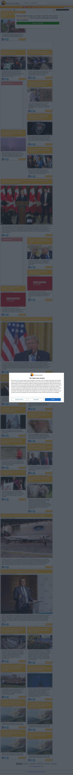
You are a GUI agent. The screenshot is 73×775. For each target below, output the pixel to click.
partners (19, 380)
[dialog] (36, 387)
